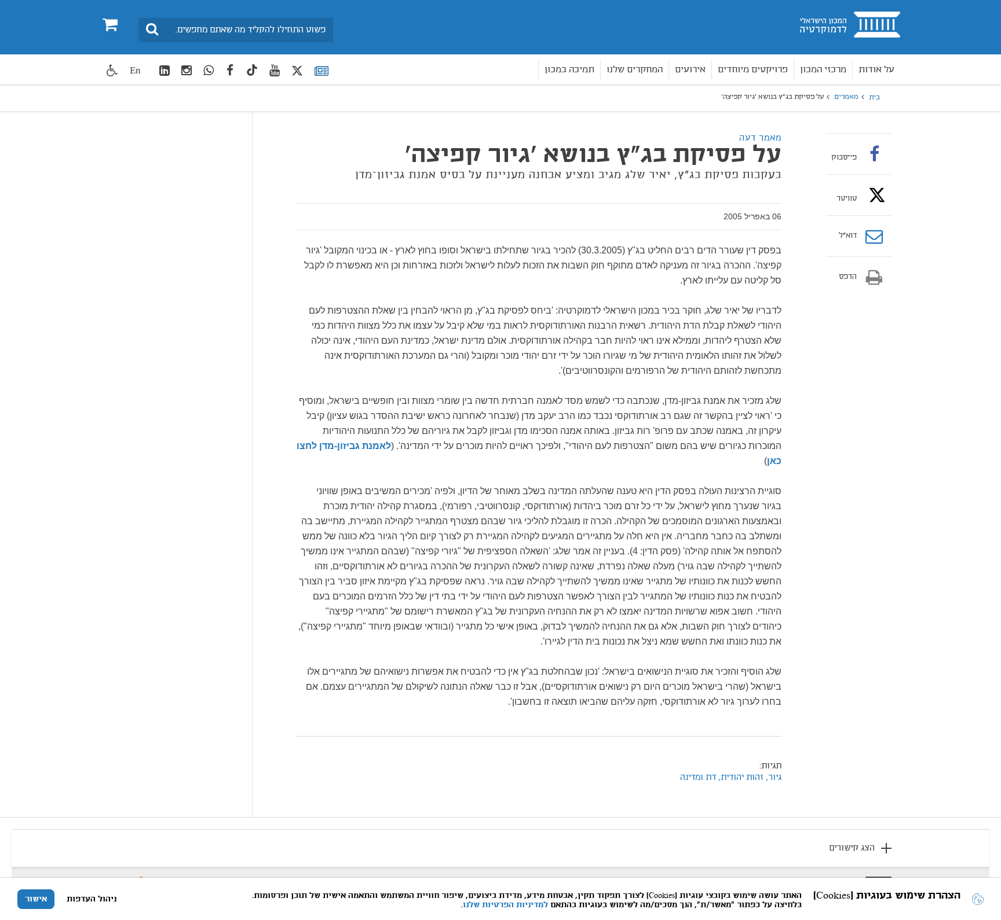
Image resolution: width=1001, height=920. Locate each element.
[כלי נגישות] (112, 70)
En (135, 70)
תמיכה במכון (569, 70)
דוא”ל (848, 236)
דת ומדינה (698, 777)
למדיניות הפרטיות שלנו (505, 905)
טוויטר (846, 198)
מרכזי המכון (823, 70)
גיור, (772, 777)
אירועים (690, 70)
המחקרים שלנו (635, 70)
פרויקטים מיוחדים (753, 70)
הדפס (848, 277)
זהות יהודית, (739, 777)
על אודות (876, 70)
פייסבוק (844, 157)
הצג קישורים (852, 848)
